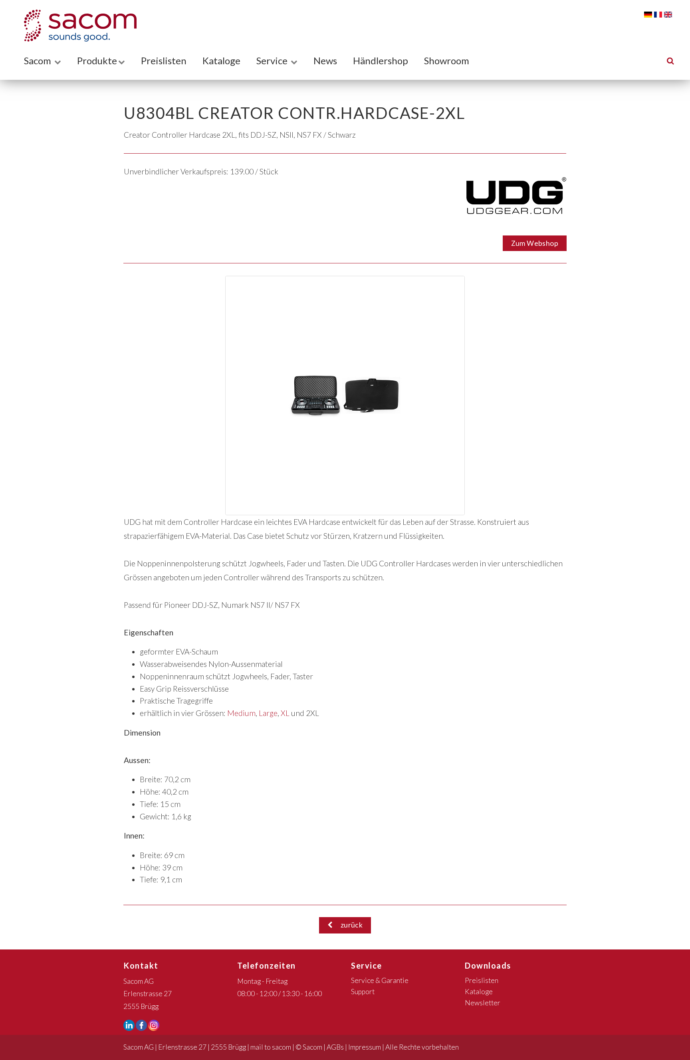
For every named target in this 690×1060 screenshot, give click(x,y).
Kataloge (221, 60)
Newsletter (482, 1003)
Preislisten (163, 60)
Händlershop (380, 60)
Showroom (446, 60)
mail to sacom (270, 1047)
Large (268, 713)
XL (285, 713)
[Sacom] (76, 26)
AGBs (335, 1047)
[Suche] (670, 60)
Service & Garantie (379, 980)
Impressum (364, 1047)
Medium (241, 713)
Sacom (38, 60)
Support (363, 991)
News (325, 60)
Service (272, 60)
